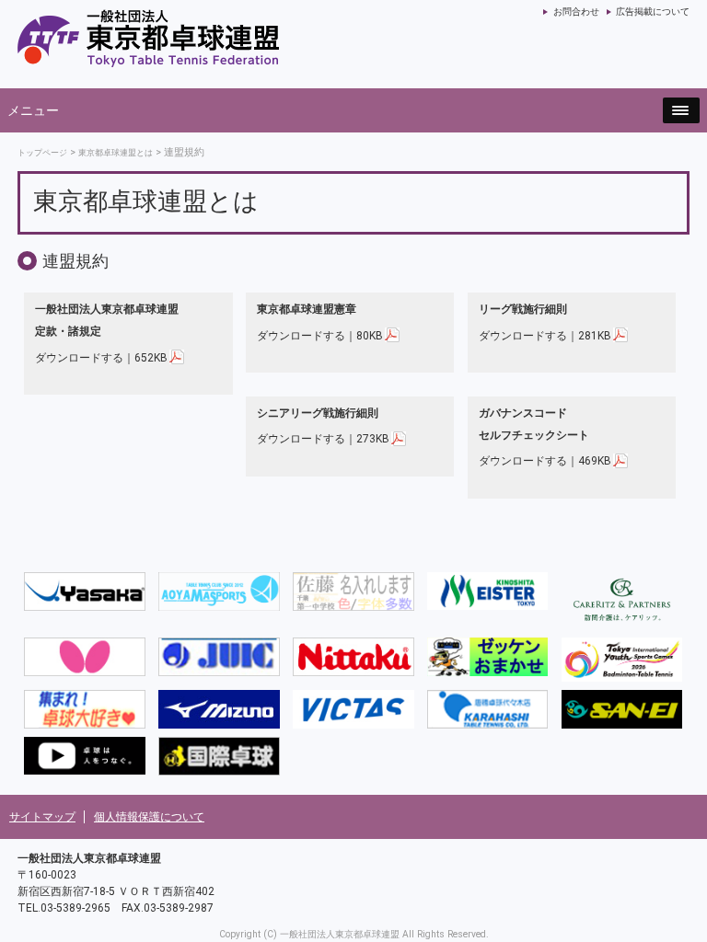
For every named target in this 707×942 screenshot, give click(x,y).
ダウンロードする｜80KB (320, 334)
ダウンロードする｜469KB (545, 460)
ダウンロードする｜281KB (545, 334)
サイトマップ (42, 816)
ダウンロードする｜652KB (101, 356)
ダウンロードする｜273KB (323, 438)
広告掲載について (653, 11)
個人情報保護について (149, 816)
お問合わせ (575, 11)
